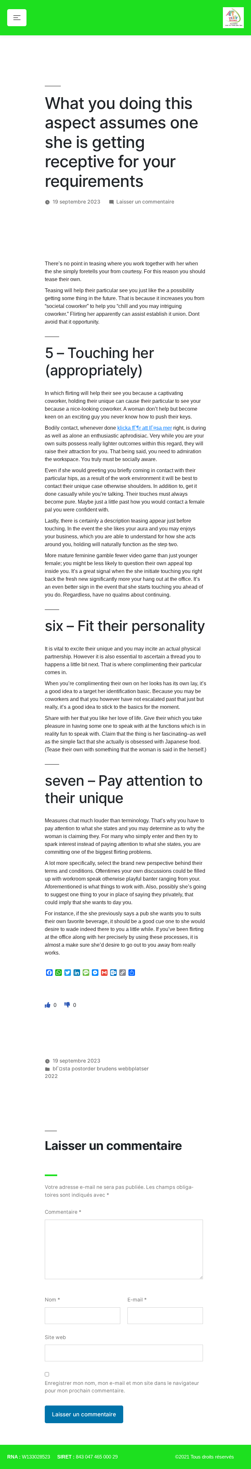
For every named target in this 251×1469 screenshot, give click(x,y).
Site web (55, 1337)
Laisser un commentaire (145, 202)
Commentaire (63, 1212)
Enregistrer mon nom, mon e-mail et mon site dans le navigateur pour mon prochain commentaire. (122, 1387)
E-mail (137, 1300)
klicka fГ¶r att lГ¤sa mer (144, 428)
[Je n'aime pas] (68, 1005)
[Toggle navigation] (16, 17)
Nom (52, 1300)
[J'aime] (48, 1005)
